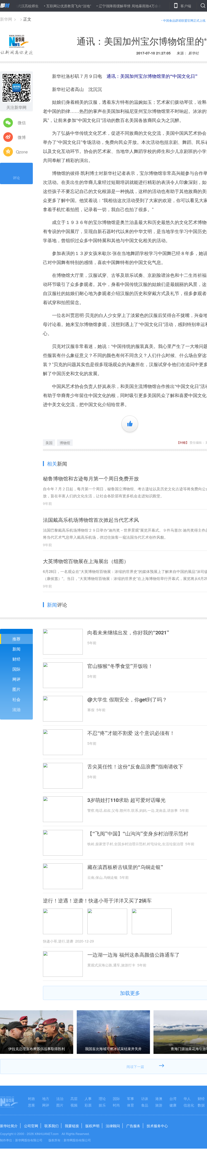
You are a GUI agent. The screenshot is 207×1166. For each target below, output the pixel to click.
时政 (31, 1098)
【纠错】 (183, 442)
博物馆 (65, 442)
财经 (16, 659)
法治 (16, 709)
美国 (49, 442)
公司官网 (31, 1125)
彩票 (88, 1105)
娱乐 (102, 1105)
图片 (16, 689)
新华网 (6, 19)
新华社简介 (9, 1125)
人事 (88, 1098)
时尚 (116, 1105)
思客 (31, 1105)
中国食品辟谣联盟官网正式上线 (184, 20)
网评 (16, 679)
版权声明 (92, 1125)
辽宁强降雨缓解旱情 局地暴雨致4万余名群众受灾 (121, 5)
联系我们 (51, 1125)
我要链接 (72, 1125)
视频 (73, 1105)
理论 (102, 1098)
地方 (45, 1098)
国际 (16, 669)
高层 (73, 1098)
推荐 (16, 639)
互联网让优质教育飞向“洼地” (52, 5)
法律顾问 (113, 1125)
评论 (16, 177)
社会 (16, 699)
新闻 (16, 649)
